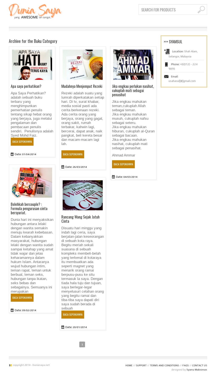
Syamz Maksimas (196, 369)
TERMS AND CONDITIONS (164, 365)
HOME (129, 365)
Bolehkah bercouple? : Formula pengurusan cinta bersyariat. (29, 208)
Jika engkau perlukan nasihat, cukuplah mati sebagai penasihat (133, 90)
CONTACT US (199, 365)
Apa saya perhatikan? (26, 86)
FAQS (185, 365)
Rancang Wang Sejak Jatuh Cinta (80, 219)
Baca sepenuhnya (22, 141)
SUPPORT (141, 365)
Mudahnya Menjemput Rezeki (81, 86)
